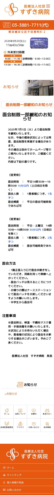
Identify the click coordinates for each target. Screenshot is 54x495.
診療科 (33, 414)
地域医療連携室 (6, 427)
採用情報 (47, 427)
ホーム (6, 414)
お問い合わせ (33, 427)
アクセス (20, 427)
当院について (20, 414)
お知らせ (10, 394)
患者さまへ (47, 414)
